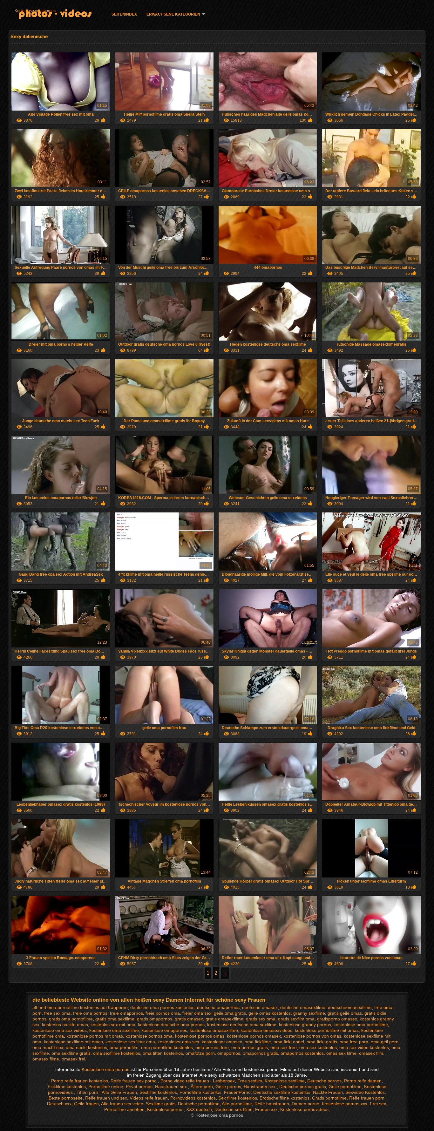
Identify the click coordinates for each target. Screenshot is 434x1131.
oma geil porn (384, 1041)
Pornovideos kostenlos (193, 1098)
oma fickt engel (289, 1041)
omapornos (228, 1053)
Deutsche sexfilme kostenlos (281, 1092)
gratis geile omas (345, 1013)
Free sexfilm (249, 1080)
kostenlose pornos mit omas (94, 1036)
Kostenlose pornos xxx (344, 1103)
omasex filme (45, 1058)
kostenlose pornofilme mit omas (327, 1030)
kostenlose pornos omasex (254, 1036)
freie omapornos (126, 1013)
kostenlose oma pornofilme (361, 1024)
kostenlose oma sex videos (59, 1030)
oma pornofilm (124, 1047)
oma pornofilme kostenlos (167, 1047)
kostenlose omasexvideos (266, 1030)
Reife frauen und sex (106, 1098)
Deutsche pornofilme (199, 1103)
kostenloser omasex (222, 1041)
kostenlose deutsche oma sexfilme (241, 1024)
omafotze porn (200, 1053)
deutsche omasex (260, 1007)
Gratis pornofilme (329, 1098)
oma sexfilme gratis (71, 1053)
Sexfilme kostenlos (158, 1092)
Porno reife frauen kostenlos (79, 1080)
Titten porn (88, 1092)
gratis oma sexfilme (114, 1018)
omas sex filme (341, 1053)
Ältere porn (202, 1086)
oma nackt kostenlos (86, 1047)
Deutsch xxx (59, 1103)
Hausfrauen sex (171, 1086)
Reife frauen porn (366, 1098)
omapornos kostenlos (302, 1053)
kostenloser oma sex (178, 1041)
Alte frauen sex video (122, 1103)
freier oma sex (196, 1013)
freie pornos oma (163, 1013)
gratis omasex (189, 1018)
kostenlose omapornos (164, 1030)
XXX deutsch (199, 1109)
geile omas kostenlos (269, 1013)
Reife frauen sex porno (134, 1080)
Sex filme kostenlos (237, 1098)
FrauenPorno (237, 1092)
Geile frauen (86, 1103)
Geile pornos (228, 1086)
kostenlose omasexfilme (214, 1030)
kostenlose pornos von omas (312, 1036)
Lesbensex (224, 1080)
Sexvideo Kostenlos (365, 1092)
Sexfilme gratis (160, 1103)
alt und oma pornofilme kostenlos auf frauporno (80, 1007)
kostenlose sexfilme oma (130, 1041)
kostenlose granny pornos (305, 1024)
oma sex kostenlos (318, 1047)
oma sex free (283, 1047)
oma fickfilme (258, 1041)
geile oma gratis (230, 1013)
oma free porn (354, 1041)
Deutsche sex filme (233, 1109)
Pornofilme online (105, 1086)
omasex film (371, 1053)
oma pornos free (212, 1047)
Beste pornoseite (66, 1098)
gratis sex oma (260, 1018)
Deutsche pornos (324, 1080)
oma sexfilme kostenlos (116, 1053)
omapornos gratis (260, 1053)
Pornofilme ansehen (124, 1109)
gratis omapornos (154, 1018)
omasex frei (73, 1058)
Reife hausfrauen (271, 1103)
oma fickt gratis (322, 1041)
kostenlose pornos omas (199, 1036)
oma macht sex (47, 1047)
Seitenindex (124, 14)
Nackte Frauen (328, 1092)
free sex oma (57, 1013)
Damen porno (305, 1103)
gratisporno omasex (337, 1018)
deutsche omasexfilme (302, 1007)
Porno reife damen (363, 1080)
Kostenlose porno (165, 1109)
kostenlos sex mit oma (113, 1024)
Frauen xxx (266, 1109)
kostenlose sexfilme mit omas (73, 1041)
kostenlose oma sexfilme (114, 1030)
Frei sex (378, 1103)
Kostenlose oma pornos (35, 11)
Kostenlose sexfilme (285, 1080)
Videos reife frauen (149, 1098)
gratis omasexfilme (224, 1018)
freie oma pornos (90, 1013)
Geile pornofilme (345, 1086)
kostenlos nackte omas (65, 1024)
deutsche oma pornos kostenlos (162, 1007)
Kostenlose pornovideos (304, 1109)
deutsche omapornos (218, 1007)
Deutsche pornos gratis (302, 1086)
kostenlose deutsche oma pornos (171, 1024)
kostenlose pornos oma (149, 1036)
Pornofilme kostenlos (200, 1092)
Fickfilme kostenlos (67, 1086)
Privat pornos (139, 1086)
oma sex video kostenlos (364, 1047)
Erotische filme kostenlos (284, 1098)
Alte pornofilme (237, 1103)
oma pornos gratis (249, 1047)
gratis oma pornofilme (71, 1018)
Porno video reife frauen (185, 1080)
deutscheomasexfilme (350, 1007)
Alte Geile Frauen (119, 1092)
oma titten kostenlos (163, 1053)
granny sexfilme (309, 1013)
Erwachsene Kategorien (173, 14)
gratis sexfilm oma (296, 1018)
